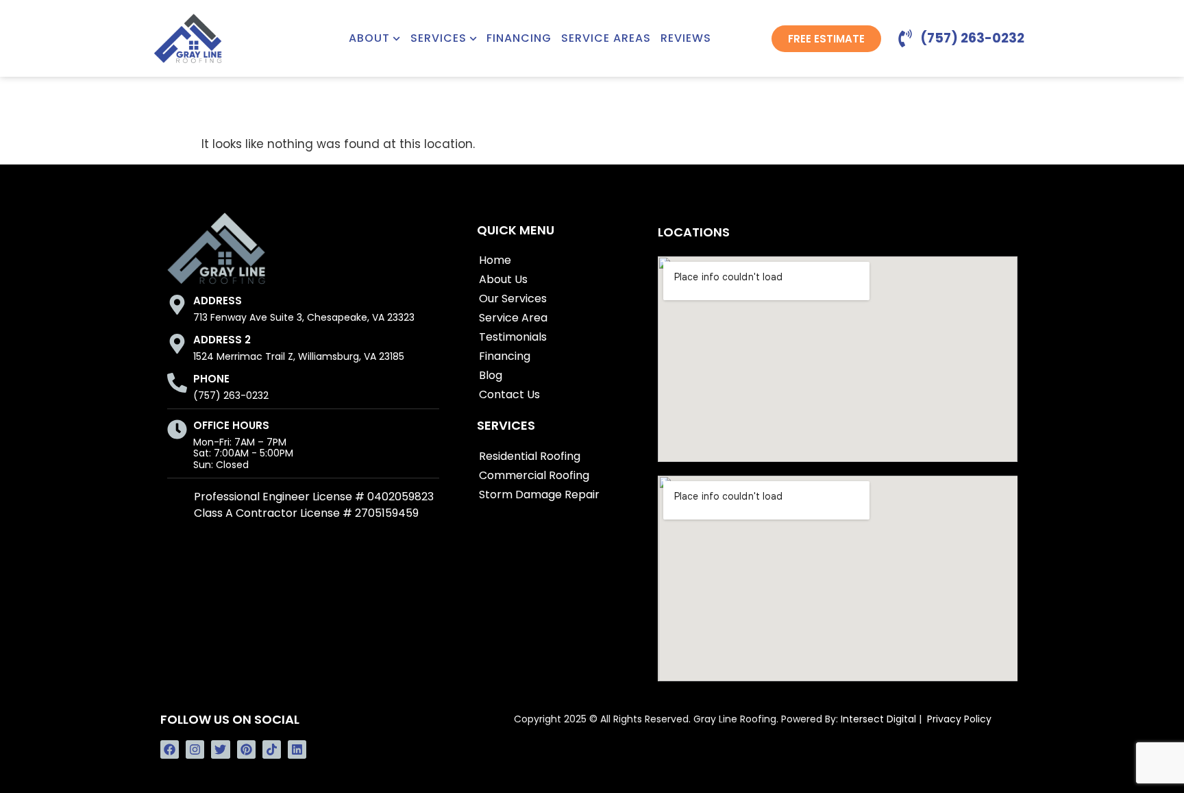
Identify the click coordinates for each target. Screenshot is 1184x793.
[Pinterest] (246, 749)
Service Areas (606, 38)
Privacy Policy (959, 719)
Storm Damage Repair (539, 494)
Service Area (513, 318)
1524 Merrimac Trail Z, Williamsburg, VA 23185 (298, 356)
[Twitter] (220, 749)
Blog (490, 375)
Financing (519, 38)
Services (438, 38)
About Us (503, 279)
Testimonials (513, 337)
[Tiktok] (271, 749)
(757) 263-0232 (231, 395)
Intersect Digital (878, 719)
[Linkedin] (297, 749)
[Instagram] (195, 749)
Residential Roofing (529, 456)
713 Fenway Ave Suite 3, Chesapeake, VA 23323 (304, 317)
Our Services (513, 298)
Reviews (686, 38)
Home (495, 260)
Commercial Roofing (534, 475)
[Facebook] (169, 749)
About (369, 38)
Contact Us (509, 394)
